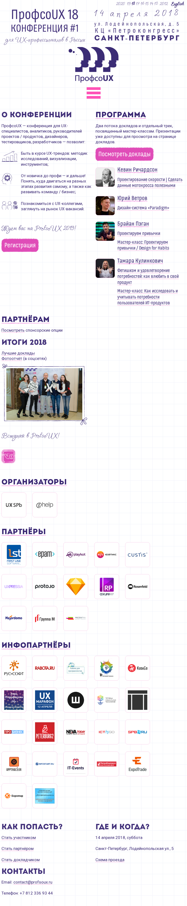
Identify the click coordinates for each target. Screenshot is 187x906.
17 (138, 3)
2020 (120, 3)
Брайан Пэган (133, 224)
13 (156, 3)
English (177, 3)
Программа (120, 115)
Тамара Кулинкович (140, 261)
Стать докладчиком (20, 859)
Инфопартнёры (36, 646)
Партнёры (23, 532)
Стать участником (18, 837)
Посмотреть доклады (124, 154)
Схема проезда (109, 859)
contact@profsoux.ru (32, 882)
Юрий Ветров (132, 198)
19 (129, 3)
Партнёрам (25, 320)
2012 (164, 3)
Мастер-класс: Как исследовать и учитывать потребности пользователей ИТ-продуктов (147, 297)
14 (151, 3)
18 (133, 3)
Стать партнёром (17, 848)
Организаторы (34, 482)
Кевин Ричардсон (137, 169)
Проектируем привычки (138, 233)
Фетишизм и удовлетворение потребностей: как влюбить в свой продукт (148, 276)
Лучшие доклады (18, 353)
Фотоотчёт (11, 358)
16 (142, 3)
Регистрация (20, 245)
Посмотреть (13, 330)
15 (147, 3)
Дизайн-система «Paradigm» (143, 208)
